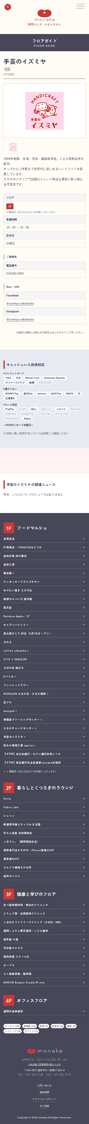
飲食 (44, 1026)
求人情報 (44, 1106)
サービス (12, 1026)
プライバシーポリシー (44, 1099)
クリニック (13, 1031)
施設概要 (44, 1092)
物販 (7, 69)
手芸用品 (9, 74)
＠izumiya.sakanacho (20, 303)
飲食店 (57, 1026)
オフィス (31, 1031)
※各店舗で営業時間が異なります (44, 1064)
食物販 (30, 1026)
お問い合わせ (44, 1085)
